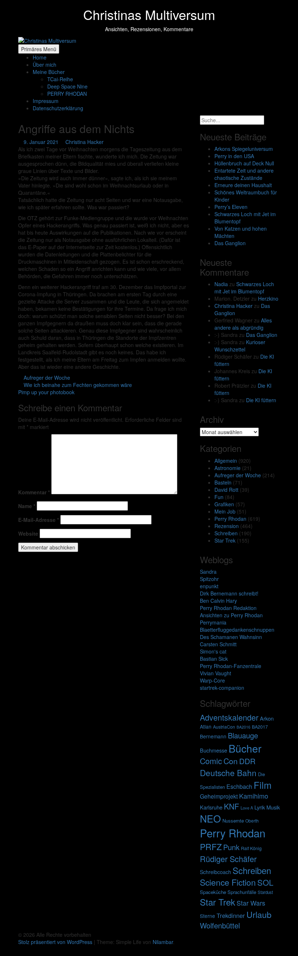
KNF (231, 806)
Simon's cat (213, 651)
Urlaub (258, 914)
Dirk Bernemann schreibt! (229, 593)
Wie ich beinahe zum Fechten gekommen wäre (77, 384)
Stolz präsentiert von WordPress (56, 941)
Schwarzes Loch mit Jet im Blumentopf (244, 287)
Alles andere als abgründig (243, 324)
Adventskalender (229, 717)
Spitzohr (209, 578)
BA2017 (260, 727)
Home (40, 57)
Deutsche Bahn (228, 772)
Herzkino (268, 298)
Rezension (226, 525)
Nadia (221, 284)
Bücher (245, 748)
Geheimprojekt (219, 796)
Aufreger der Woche (47, 377)
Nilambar (163, 941)
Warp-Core (212, 680)
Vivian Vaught (215, 673)
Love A (247, 808)
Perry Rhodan (230, 518)
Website (28, 533)
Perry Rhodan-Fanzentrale (230, 665)
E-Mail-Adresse (38, 519)
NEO (210, 818)
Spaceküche (213, 892)
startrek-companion (222, 687)
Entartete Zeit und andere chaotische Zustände (244, 174)
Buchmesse (213, 750)
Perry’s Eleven (230, 206)
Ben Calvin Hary (218, 600)
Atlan (206, 726)
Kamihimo (253, 795)
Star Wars (251, 902)
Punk (231, 847)
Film (262, 784)
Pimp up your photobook (47, 392)
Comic (211, 760)
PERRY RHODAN (67, 93)
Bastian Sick (214, 658)
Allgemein (225, 460)
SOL (265, 882)
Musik (273, 807)
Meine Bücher (49, 71)
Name (26, 506)
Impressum (46, 100)
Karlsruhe (211, 807)
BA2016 (243, 727)
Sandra (208, 571)
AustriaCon (224, 727)
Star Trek (224, 540)
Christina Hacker (84, 141)
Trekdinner (231, 915)
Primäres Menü (38, 49)
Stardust (265, 892)
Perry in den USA (234, 156)
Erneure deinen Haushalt (243, 185)
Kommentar (34, 492)
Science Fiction (228, 882)
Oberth (252, 820)
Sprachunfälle (241, 892)
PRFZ (211, 846)
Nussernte (233, 820)
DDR (247, 760)
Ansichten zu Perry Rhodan (231, 615)
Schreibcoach (215, 871)
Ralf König (251, 848)
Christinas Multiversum (149, 14)
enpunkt (209, 586)
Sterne (207, 915)
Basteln (222, 482)
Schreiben (226, 533)
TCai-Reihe (60, 79)
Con (231, 760)
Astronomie (227, 467)
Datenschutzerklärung (58, 108)
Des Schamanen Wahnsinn (231, 636)
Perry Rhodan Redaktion (228, 607)
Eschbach (239, 786)
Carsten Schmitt (218, 644)
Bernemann (213, 736)
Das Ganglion (230, 243)
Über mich (44, 64)
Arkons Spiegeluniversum (243, 148)
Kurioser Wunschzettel (239, 345)
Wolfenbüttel (220, 925)
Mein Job (224, 511)
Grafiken (224, 504)
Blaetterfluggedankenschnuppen (237, 629)
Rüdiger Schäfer (228, 858)
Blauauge (243, 735)
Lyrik (259, 807)
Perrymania (213, 622)
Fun (219, 496)
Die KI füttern (261, 400)
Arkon (267, 718)
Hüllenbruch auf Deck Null (244, 163)
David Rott (226, 489)
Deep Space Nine (67, 86)
